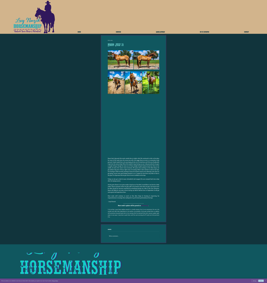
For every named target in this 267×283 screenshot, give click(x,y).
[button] (118, 31)
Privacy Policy (55, 280)
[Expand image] (120, 59)
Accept (260, 280)
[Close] (265, 281)
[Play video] (133, 110)
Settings (254, 280)
